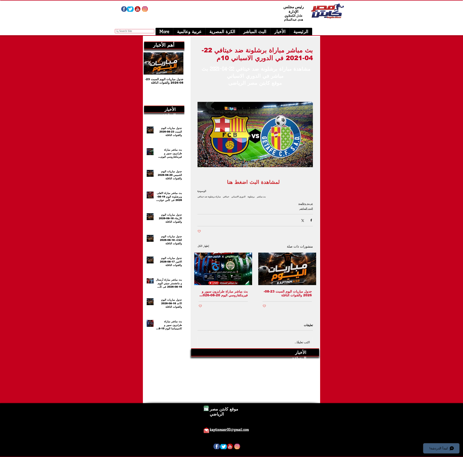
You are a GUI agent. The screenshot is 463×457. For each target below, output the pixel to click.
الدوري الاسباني (238, 196)
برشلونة (251, 196)
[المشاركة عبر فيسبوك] (311, 220)
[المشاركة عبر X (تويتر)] (302, 220)
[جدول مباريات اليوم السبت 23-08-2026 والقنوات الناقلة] (287, 269)
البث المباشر (306, 208)
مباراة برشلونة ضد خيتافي (209, 196)
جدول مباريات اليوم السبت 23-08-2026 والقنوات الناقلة (288, 293)
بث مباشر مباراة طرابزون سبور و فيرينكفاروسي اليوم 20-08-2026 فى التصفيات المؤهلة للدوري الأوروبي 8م (224, 293)
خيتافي (226, 196)
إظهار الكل (203, 245)
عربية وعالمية (305, 203)
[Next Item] (149, 63)
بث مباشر (261, 196)
